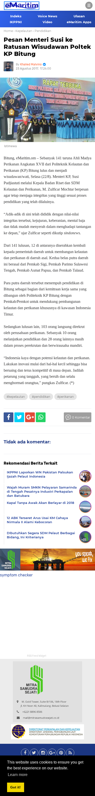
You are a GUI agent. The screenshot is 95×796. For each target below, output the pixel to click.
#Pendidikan (41, 396)
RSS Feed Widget (36, 655)
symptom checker (16, 575)
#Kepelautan (16, 396)
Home (8, 31)
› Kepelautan (23, 31)
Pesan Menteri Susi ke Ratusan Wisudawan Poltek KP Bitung (47, 46)
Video (47, 22)
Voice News (47, 16)
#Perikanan (65, 396)
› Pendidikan (42, 31)
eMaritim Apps (79, 22)
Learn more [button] (18, 775)
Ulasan (79, 16)
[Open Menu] (89, 5)
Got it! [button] (15, 787)
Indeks (15, 16)
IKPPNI (16, 22)
